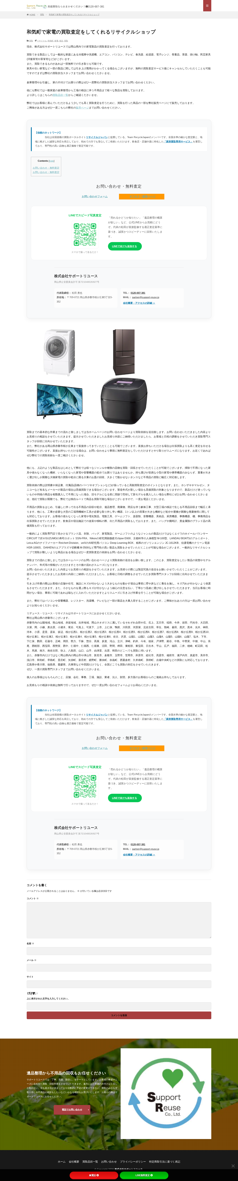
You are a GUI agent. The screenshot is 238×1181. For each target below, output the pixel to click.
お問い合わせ (109, 1161)
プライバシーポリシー (133, 1161)
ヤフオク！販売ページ (142, 196)
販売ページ (82, 107)
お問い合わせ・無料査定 (46, 167)
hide (51, 161)
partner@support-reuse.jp (145, 297)
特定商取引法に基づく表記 (164, 1161)
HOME (32, 15)
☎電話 (92, 1175)
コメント (33, 898)
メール (31, 960)
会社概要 (74, 1161)
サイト (30, 976)
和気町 (50, 41)
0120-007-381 (138, 292)
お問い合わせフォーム (95, 196)
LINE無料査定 (143, 1175)
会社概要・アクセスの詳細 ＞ (139, 303)
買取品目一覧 (60, 95)
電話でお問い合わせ (72, 1109)
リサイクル (42, 41)
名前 (30, 943)
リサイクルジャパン (97, 137)
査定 (61, 41)
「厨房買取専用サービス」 (178, 141)
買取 (42, 14)
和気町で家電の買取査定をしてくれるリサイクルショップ (74, 14)
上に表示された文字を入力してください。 (48, 998)
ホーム (62, 1161)
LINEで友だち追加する (124, 246)
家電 (56, 41)
